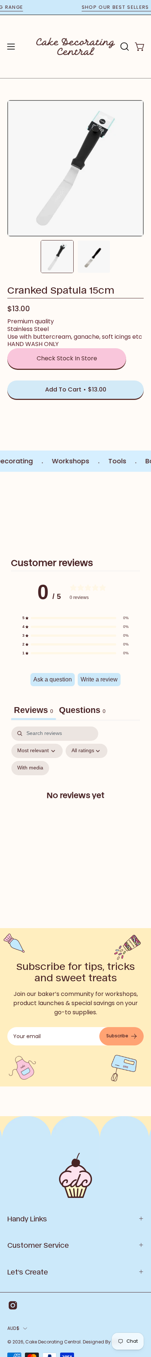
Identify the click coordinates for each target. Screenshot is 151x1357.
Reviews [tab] (33, 710)
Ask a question (52, 679)
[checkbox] (30, 768)
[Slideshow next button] (141, 510)
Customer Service (38, 1245)
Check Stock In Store (67, 358)
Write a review (99, 679)
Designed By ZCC (102, 1342)
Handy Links (27, 1218)
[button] (124, 46)
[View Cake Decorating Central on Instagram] (12, 1305)
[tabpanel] (75, 801)
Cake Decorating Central (53, 1342)
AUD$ (13, 1328)
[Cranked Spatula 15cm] (57, 256)
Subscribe (117, 1036)
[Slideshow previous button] (10, 510)
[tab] (82, 711)
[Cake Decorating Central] (75, 47)
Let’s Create (27, 1272)
